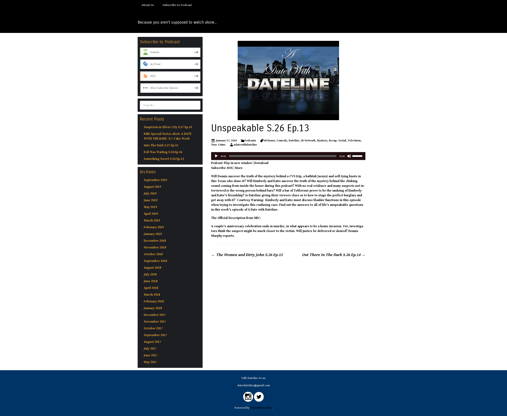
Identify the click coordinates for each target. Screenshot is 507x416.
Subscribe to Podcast (177, 5)
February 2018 (154, 301)
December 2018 (155, 241)
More (239, 168)
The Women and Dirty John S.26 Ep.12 (247, 255)
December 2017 (155, 315)
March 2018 (152, 295)
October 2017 (153, 328)
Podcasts (250, 140)
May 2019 (150, 207)
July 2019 (150, 194)
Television (354, 140)
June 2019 (150, 200)
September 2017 (155, 335)
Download (261, 163)
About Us (148, 5)
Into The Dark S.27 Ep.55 (161, 145)
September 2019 (155, 180)
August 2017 (152, 342)
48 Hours (269, 140)
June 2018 (150, 281)
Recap (333, 140)
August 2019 (152, 187)
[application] (288, 156)
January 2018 (153, 308)
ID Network (308, 140)
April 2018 (151, 288)
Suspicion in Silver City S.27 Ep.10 (168, 127)
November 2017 (155, 322)
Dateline (294, 140)
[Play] (216, 156)
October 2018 (153, 254)
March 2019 (152, 220)
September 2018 (155, 261)
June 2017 (150, 355)
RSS (230, 168)
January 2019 (153, 234)
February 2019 (154, 227)
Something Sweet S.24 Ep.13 (164, 159)
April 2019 (151, 214)
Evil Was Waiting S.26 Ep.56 (163, 152)
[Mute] (349, 156)
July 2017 (150, 349)
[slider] (357, 155)
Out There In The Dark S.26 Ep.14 (333, 255)
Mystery (322, 140)
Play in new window (238, 163)
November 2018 (155, 247)
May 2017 (150, 362)
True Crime (218, 144)
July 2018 (150, 274)
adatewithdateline (245, 144)
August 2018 (152, 268)
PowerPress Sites (261, 407)
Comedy (281, 140)
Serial (342, 140)
